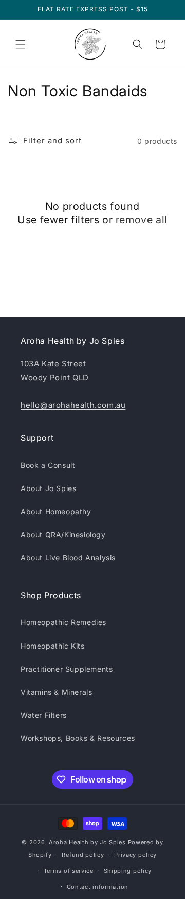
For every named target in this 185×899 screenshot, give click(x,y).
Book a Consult (48, 465)
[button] (20, 44)
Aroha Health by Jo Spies (87, 842)
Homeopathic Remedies (63, 622)
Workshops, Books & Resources (78, 738)
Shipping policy (128, 870)
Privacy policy (135, 854)
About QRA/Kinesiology (63, 534)
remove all (142, 219)
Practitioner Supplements (67, 669)
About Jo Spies (48, 488)
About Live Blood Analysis (68, 557)
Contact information (97, 886)
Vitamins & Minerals (56, 692)
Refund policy (83, 854)
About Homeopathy (56, 511)
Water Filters (44, 715)
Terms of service (69, 870)
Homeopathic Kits (53, 645)
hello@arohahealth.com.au (73, 405)
